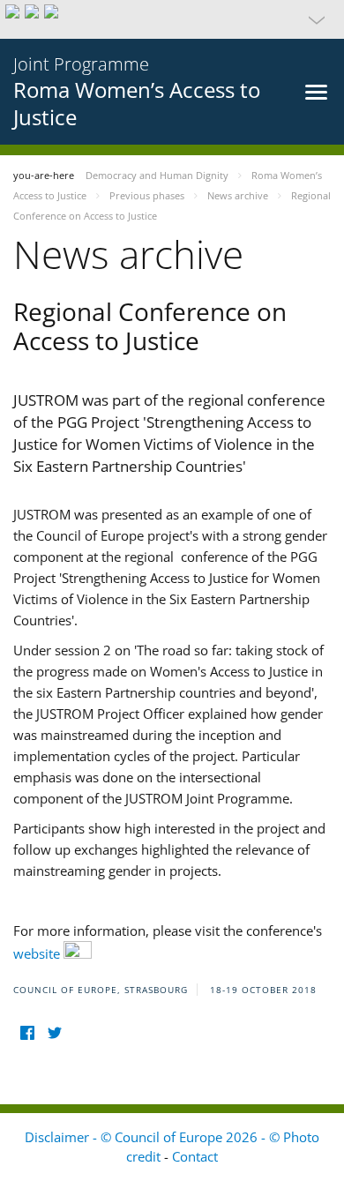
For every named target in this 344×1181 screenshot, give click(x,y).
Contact (195, 1156)
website (38, 953)
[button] (172, 19)
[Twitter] (54, 1033)
